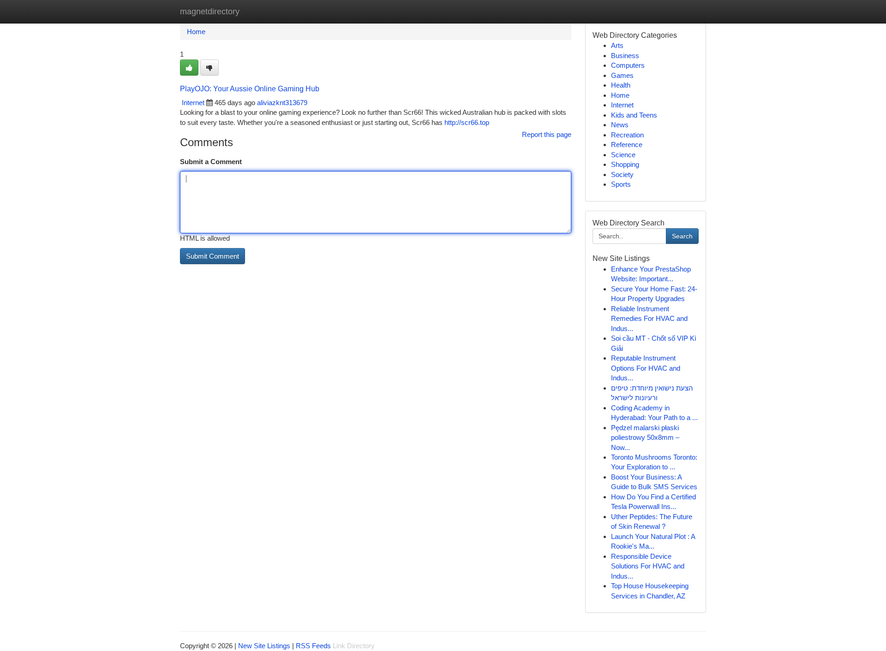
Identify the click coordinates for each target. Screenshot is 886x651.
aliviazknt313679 (282, 103)
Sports (621, 184)
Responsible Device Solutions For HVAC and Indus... (647, 566)
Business (625, 55)
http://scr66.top (466, 122)
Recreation (627, 135)
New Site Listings (264, 646)
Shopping (625, 164)
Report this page (546, 134)
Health (620, 85)
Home (196, 32)
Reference (626, 144)
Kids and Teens (634, 115)
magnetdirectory (209, 11)
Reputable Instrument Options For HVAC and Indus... (645, 368)
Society (622, 174)
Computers (628, 65)
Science (623, 155)
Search (682, 236)
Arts (617, 45)
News (620, 125)
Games (622, 75)
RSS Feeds (313, 646)
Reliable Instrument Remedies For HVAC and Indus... (649, 318)
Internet (193, 103)
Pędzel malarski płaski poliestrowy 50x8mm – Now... (645, 437)
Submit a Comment (211, 162)
